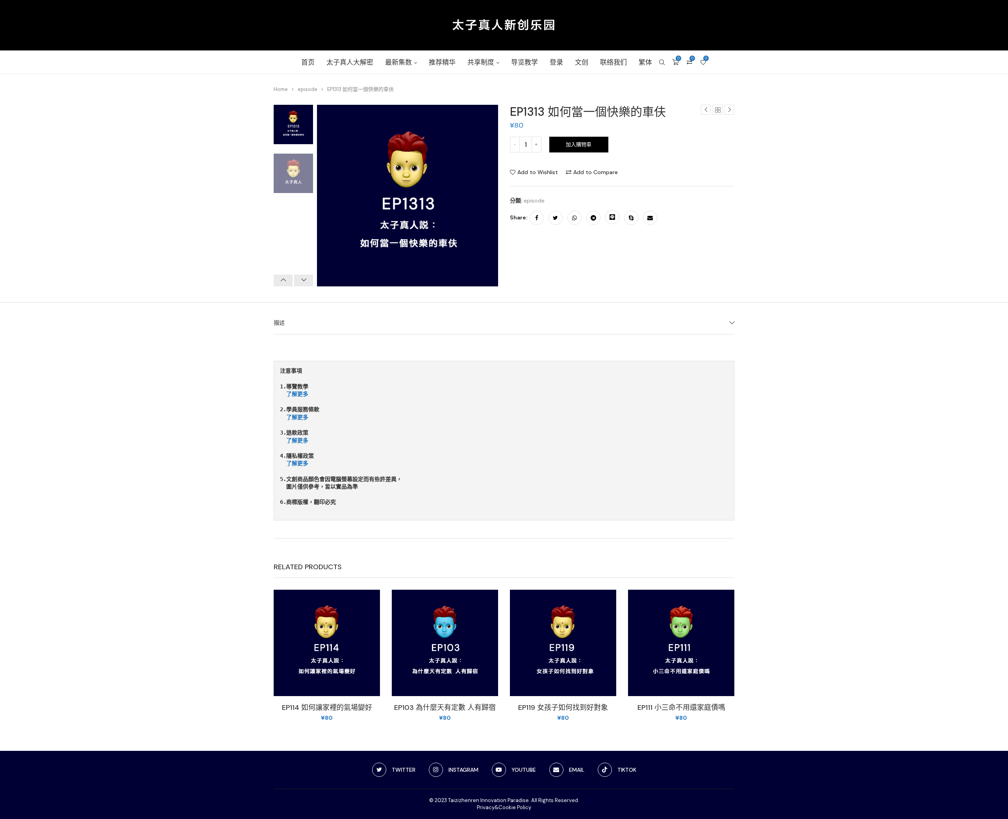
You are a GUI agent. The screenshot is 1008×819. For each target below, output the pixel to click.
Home (281, 89)
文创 (581, 62)
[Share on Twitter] (555, 218)
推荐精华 (442, 62)
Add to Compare (595, 172)
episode (307, 89)
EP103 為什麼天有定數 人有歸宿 (445, 707)
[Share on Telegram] (593, 218)
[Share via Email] (650, 218)
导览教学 (524, 62)
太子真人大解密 (349, 62)
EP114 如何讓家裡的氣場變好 (327, 707)
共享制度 (480, 62)
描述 (279, 322)
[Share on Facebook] (537, 218)
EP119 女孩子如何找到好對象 (563, 707)
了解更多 (297, 394)
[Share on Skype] (631, 218)
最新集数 (398, 62)
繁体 (645, 62)
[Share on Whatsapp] (574, 218)
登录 (556, 62)
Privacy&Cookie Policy (504, 807)
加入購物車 (578, 144)
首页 (308, 62)
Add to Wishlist (537, 172)
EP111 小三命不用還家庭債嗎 (681, 707)
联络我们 (613, 62)
